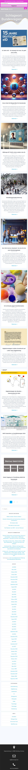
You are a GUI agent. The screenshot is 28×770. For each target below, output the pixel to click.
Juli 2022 (14, 634)
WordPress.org (14, 724)
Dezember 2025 (14, 577)
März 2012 (14, 666)
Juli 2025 (14, 589)
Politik (14, 701)
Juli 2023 (14, 621)
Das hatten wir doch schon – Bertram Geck (12, 540)
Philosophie (14, 698)
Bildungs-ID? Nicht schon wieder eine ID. (14, 152)
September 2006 (14, 678)
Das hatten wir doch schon (14, 525)
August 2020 (14, 639)
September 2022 (14, 631)
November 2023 (14, 616)
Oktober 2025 (14, 581)
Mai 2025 (14, 591)
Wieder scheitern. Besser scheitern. (14, 516)
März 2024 (14, 614)
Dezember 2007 (14, 671)
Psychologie (14, 703)
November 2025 (14, 579)
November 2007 (14, 673)
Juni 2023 (14, 624)
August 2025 (14, 586)
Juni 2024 (14, 606)
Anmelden (14, 716)
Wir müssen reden (14, 522)
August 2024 (14, 604)
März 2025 (14, 596)
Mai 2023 (14, 626)
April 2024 (14, 611)
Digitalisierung (14, 688)
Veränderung (14, 708)
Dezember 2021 (14, 636)
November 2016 (14, 648)
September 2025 (14, 584)
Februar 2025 (14, 599)
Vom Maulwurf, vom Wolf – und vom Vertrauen (14, 527)
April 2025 (14, 594)
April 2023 (14, 629)
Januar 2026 (14, 574)
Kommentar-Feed (14, 721)
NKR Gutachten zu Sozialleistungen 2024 (14, 433)
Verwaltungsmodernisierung (14, 197)
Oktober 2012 (14, 658)
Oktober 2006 (14, 676)
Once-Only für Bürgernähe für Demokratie (14, 103)
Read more (14, 69)
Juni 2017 (14, 646)
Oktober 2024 (14, 601)
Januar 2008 (14, 668)
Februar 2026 (14, 572)
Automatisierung (14, 686)
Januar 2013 (14, 653)
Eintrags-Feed (14, 719)
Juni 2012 (14, 661)
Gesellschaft (14, 691)
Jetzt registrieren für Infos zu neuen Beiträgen (14, 1)
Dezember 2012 (14, 656)
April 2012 (14, 663)
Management (14, 696)
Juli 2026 (14, 567)
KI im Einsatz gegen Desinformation (14, 306)
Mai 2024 (14, 609)
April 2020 (14, 641)
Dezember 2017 (14, 643)
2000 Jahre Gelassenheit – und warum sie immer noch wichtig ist (14, 542)
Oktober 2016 (14, 651)
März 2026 (14, 569)
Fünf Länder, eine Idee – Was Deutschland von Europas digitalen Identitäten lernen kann (14, 554)
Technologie (14, 706)
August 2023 (14, 619)
